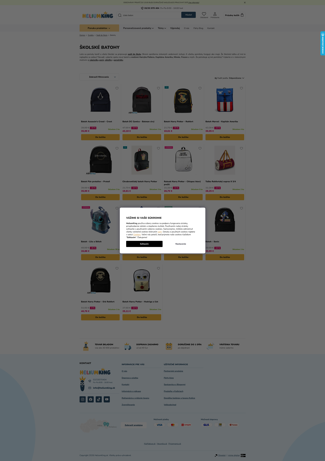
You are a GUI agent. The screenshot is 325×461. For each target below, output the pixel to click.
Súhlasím (144, 244)
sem (160, 231)
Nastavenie (180, 244)
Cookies (137, 234)
